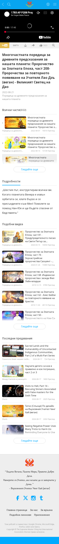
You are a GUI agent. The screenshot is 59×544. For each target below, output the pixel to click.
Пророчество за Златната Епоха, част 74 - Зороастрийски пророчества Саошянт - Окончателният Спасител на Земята (39, 256)
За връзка (47, 510)
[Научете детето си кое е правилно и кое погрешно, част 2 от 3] (13, 371)
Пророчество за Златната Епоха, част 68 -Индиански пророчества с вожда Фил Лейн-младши (40, 276)
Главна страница (17, 510)
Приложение (42, 514)
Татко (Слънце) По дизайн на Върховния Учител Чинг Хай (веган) (40, 409)
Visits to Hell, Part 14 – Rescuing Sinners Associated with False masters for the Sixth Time (40, 390)
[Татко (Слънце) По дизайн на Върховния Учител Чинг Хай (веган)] (13, 411)
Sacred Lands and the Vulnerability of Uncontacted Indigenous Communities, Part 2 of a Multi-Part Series (40, 350)
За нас (34, 510)
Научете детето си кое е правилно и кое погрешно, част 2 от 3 (40, 369)
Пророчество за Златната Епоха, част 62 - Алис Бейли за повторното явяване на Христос (40, 296)
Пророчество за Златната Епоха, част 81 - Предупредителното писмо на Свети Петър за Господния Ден (40, 236)
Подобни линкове (20, 514)
